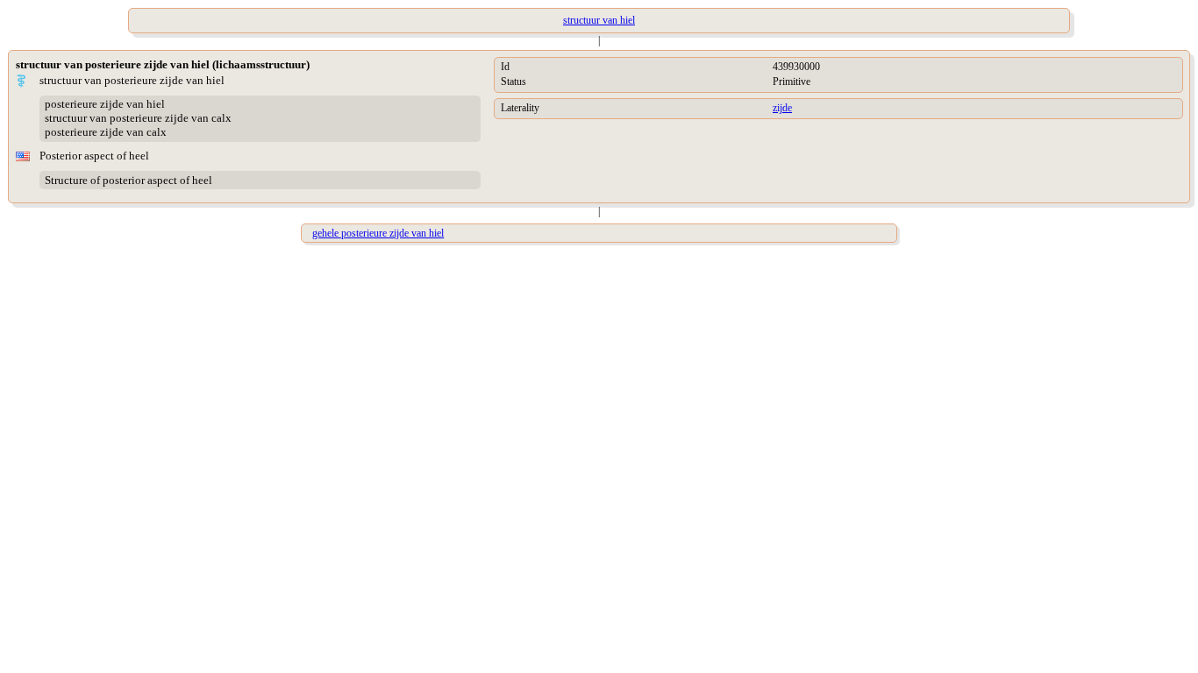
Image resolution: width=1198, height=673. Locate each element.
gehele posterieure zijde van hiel (378, 233)
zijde (782, 108)
